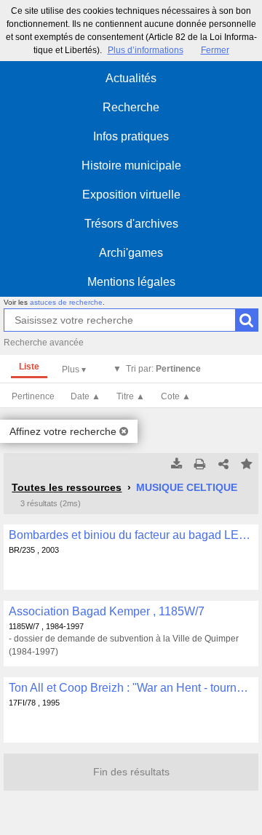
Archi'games (131, 253)
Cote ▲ (176, 396)
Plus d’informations (145, 50)
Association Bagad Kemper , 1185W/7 (107, 611)
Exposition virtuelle (131, 194)
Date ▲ (85, 396)
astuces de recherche (66, 302)
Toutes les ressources (67, 487)
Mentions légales (131, 282)
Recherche (131, 107)
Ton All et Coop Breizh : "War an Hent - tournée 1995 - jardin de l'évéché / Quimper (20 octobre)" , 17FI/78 (131, 688)
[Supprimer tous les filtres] (123, 431)
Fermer (215, 50)
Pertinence (33, 396)
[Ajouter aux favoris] (246, 464)
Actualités (131, 78)
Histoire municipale (131, 165)
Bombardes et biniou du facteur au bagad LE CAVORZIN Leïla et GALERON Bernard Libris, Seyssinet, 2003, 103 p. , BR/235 (131, 535)
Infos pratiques (131, 136)
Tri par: (163, 369)
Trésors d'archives (131, 223)
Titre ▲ (130, 396)
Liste (29, 366)
